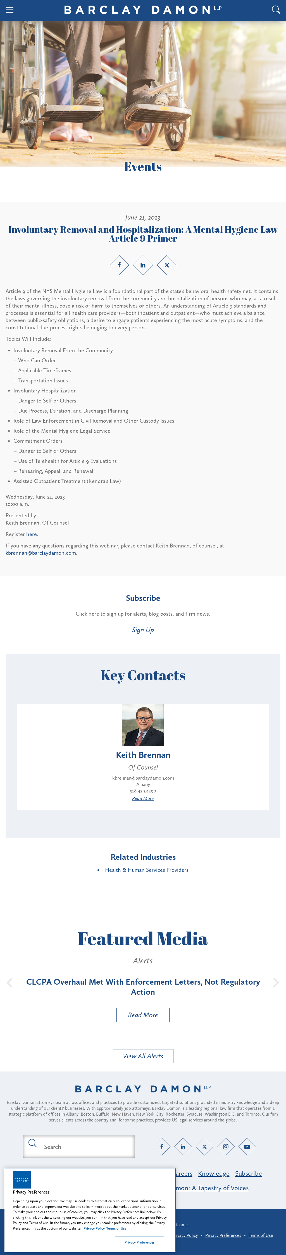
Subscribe (248, 1173)
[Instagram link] (226, 1146)
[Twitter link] (167, 265)
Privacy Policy (185, 1235)
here (31, 534)
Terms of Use (261, 1235)
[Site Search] (276, 10)
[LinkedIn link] (143, 265)
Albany (143, 784)
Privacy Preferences (139, 1242)
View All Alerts (143, 1056)
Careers (181, 1173)
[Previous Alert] (10, 982)
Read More (143, 798)
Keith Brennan (143, 754)
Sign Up (143, 629)
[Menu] (10, 10)
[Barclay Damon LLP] (143, 11)
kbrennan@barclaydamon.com (41, 552)
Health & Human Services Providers (147, 869)
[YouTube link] (247, 1146)
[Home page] (143, 1096)
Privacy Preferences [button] (223, 1235)
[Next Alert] (276, 982)
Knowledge (214, 1173)
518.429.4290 (143, 791)
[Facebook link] (119, 265)
